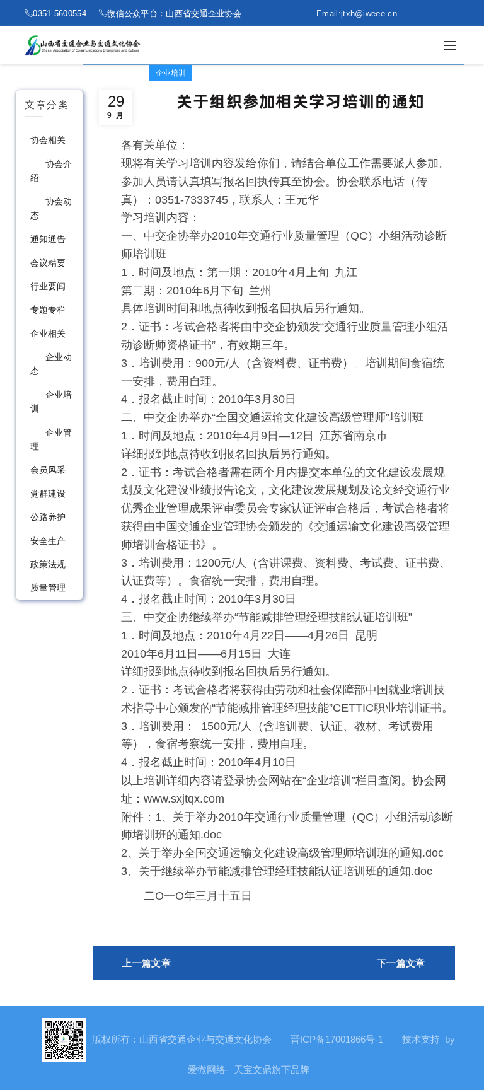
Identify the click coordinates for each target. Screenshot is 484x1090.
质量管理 (48, 587)
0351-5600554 (59, 13)
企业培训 (171, 72)
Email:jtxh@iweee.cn (356, 13)
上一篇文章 (146, 963)
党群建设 (48, 493)
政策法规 (48, 564)
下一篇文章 (401, 963)
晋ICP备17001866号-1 (337, 1039)
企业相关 (48, 333)
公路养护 (48, 517)
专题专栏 (48, 309)
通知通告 (48, 239)
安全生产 (48, 541)
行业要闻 (48, 286)
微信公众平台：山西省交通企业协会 (174, 13)
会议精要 (48, 263)
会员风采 (48, 469)
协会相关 (48, 140)
